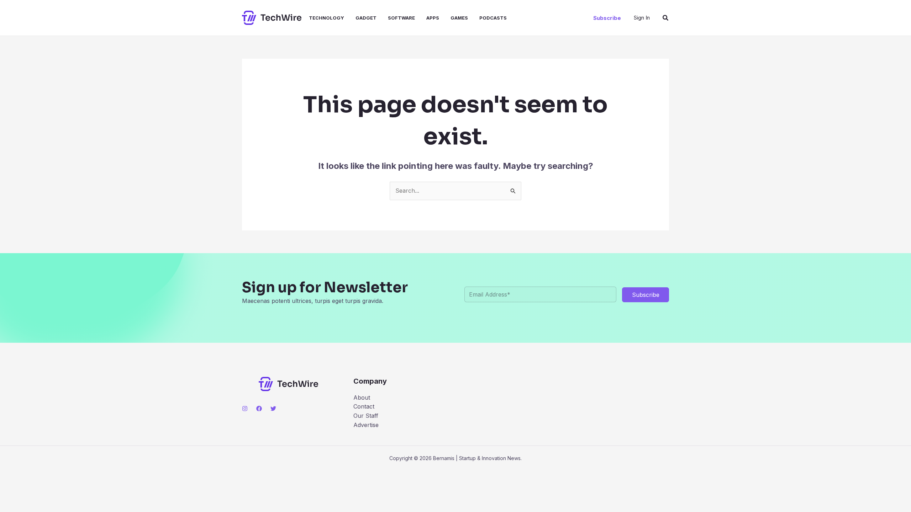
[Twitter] (273, 408)
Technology (326, 18)
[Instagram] (245, 408)
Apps (432, 18)
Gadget (366, 18)
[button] (607, 18)
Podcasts (493, 18)
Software (401, 18)
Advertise (366, 424)
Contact (363, 406)
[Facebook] (259, 408)
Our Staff (365, 415)
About (361, 397)
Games (459, 18)
